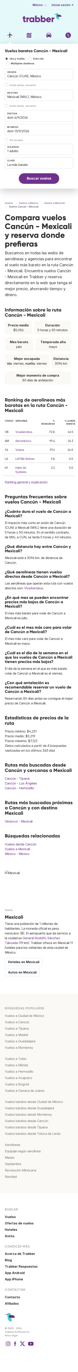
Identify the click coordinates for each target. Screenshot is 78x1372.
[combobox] (39, 74)
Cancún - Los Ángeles (21, 783)
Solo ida (38, 58)
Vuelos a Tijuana (17, 1028)
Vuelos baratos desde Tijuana (26, 1127)
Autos (9, 1236)
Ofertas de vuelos (19, 1223)
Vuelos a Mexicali (17, 849)
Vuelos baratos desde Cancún (26, 1121)
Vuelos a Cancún (17, 1022)
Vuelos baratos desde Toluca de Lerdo (33, 1134)
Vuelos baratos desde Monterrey (28, 1114)
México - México (17, 854)
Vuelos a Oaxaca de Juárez (25, 1091)
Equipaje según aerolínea (23, 1151)
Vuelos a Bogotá (17, 1084)
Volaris (19, 449)
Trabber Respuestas (21, 1266)
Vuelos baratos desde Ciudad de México (34, 1102)
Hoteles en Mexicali (23, 962)
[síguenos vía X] (22, 1346)
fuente (9, 910)
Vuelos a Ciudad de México (24, 1016)
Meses (9, 1157)
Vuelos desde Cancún (20, 844)
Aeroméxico (23, 441)
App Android (15, 1273)
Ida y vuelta (17, 58)
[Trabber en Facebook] (15, 1346)
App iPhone (14, 1279)
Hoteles (11, 1230)
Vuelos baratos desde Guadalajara (29, 1108)
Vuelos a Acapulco (18, 1078)
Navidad (11, 1177)
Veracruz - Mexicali (19, 821)
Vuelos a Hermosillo (19, 1071)
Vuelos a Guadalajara (20, 1041)
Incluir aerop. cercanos (23, 85)
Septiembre (13, 1164)
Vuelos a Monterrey (19, 1048)
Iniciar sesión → (63, 5)
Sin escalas (16, 140)
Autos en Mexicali (22, 972)
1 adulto (12, 151)
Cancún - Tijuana (17, 779)
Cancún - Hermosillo (19, 788)
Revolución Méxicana (20, 1170)
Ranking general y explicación (26, 482)
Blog (8, 1260)
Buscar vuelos (39, 178)
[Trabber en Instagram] (8, 1346)
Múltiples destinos (22, 63)
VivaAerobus (23, 432)
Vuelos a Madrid (16, 1035)
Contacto (12, 1297)
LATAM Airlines (25, 458)
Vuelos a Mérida (16, 1065)
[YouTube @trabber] (30, 1346)
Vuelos (10, 1217)
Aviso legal (11, 1335)
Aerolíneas (12, 1145)
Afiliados (12, 1303)
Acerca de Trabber (20, 1254)
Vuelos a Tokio (15, 1059)
